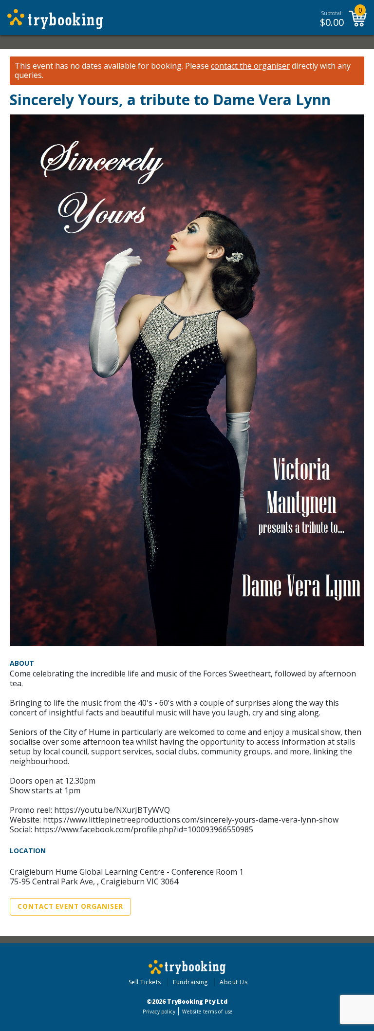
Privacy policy (159, 1011)
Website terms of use (207, 1011)
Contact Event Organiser (70, 906)
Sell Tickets (145, 982)
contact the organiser (250, 66)
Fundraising (190, 982)
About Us (233, 982)
